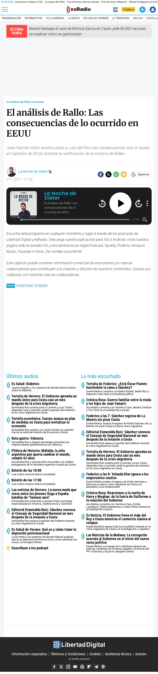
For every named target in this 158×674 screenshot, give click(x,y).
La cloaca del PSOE (55, 2)
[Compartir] (101, 174)
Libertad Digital (79, 644)
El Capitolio (41, 285)
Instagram (68, 666)
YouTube (75, 666)
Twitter (61, 666)
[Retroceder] (102, 203)
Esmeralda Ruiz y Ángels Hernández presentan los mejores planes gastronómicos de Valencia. (41, 441)
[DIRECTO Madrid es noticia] (142, 9)
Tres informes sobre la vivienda (83, 2)
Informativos (33, 18)
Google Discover (82, 666)
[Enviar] (116, 174)
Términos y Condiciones (68, 654)
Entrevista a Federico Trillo (29, 2)
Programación (11, 18)
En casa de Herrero (96, 18)
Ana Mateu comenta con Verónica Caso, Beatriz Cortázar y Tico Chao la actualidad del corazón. (119, 405)
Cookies (95, 654)
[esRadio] (79, 9)
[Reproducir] (120, 203)
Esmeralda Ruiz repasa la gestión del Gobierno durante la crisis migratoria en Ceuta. (43, 516)
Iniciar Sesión (153, 9)
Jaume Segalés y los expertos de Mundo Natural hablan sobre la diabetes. (44, 387)
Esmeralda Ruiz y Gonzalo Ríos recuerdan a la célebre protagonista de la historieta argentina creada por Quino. (44, 457)
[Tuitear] (109, 174)
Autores (140, 654)
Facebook (54, 666)
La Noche (74, 18)
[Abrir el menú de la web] (33, 9)
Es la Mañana (55, 18)
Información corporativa (29, 654)
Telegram (96, 666)
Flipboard (89, 666)
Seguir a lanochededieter (50, 171)
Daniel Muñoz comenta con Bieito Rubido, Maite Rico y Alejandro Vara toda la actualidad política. (117, 389)
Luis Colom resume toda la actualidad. (34, 472)
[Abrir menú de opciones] (147, 203)
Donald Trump (24, 285)
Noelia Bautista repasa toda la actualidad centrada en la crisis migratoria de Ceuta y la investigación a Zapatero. (118, 522)
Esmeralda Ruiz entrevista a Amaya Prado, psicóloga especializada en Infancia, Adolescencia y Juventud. (44, 496)
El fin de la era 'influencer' (114, 2)
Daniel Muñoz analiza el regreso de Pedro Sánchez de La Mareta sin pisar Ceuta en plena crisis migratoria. (119, 421)
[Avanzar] (138, 203)
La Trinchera (120, 18)
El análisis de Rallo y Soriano (25, 102)
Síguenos (143, 174)
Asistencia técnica (118, 654)
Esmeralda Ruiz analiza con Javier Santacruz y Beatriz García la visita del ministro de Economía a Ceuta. (43, 425)
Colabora (128, 9)
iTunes (103, 666)
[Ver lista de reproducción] (145, 220)
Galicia (138, 18)
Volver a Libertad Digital (115, 9)
